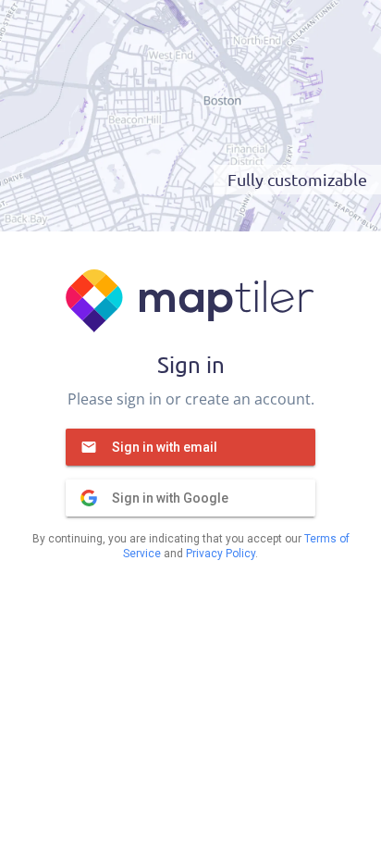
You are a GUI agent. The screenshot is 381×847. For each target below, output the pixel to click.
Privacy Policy (220, 553)
